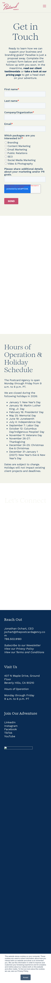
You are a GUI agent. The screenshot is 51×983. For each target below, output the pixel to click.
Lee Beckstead (26, 274)
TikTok (8, 732)
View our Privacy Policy (19, 648)
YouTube (9, 736)
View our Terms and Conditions (24, 652)
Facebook (10, 729)
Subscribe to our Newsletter (22, 645)
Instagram (11, 725)
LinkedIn (10, 722)
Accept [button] (25, 977)
